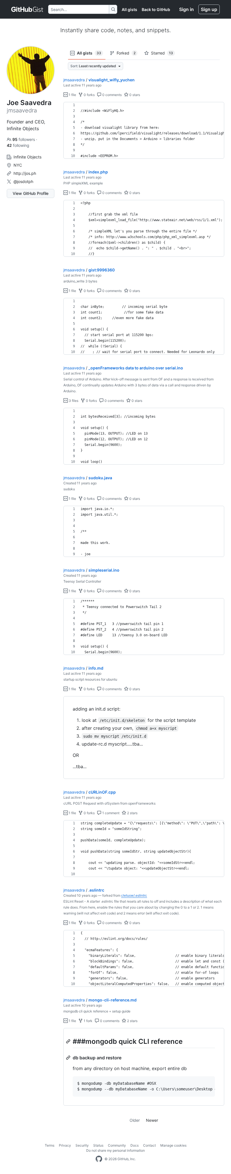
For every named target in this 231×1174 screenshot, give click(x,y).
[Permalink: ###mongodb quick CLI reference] (69, 1041)
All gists (129, 9)
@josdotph (23, 181)
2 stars (131, 813)
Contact (149, 1145)
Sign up (209, 9)
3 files (73, 400)
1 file (72, 95)
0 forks (89, 95)
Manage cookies (173, 1145)
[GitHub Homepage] (98, 1159)
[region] (144, 130)
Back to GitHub (156, 9)
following (18, 145)
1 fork (87, 1021)
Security (82, 1145)
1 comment (110, 813)
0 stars (134, 95)
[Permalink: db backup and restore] (69, 1058)
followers (24, 139)
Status (98, 1145)
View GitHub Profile (30, 193)
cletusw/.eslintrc (134, 895)
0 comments (111, 95)
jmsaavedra (74, 79)
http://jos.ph (25, 173)
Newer (152, 1120)
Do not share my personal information (115, 1150)
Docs (134, 1145)
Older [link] (135, 1120)
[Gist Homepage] (27, 9)
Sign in (186, 9)
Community (117, 1145)
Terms (49, 1145)
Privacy (65, 1145)
